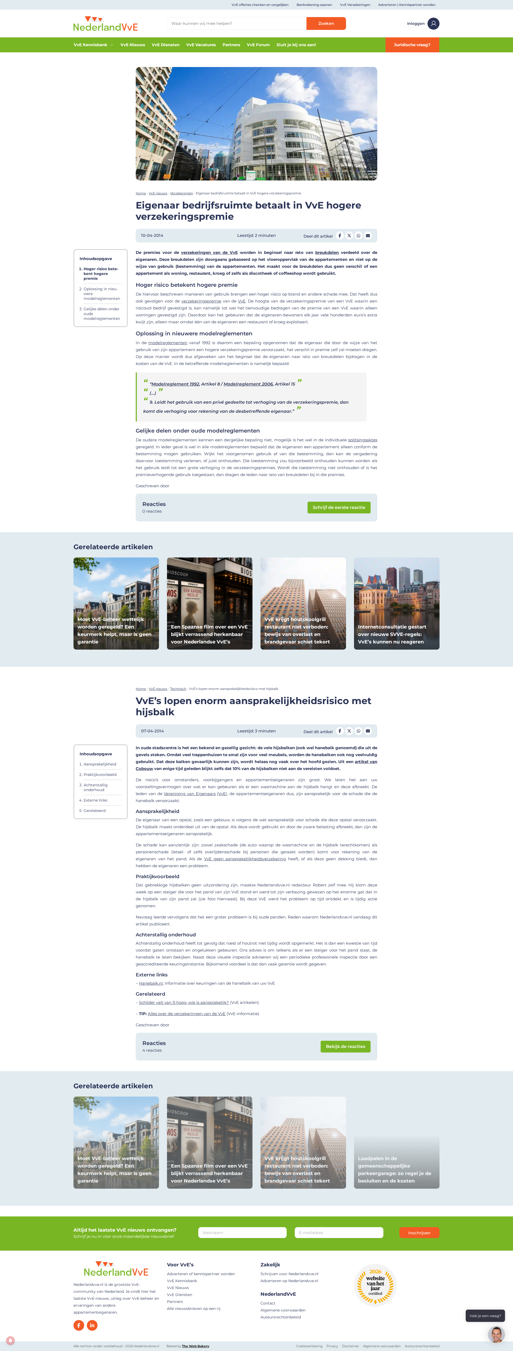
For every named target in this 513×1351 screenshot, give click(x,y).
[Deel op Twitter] (349, 235)
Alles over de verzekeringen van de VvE (187, 1013)
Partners (231, 44)
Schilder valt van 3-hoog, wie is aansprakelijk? (184, 1002)
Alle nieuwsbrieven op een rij (193, 1308)
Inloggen (416, 23)
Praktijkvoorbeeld (100, 774)
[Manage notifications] (10, 1340)
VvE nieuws (158, 193)
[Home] (105, 23)
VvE (242, 301)
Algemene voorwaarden (283, 1310)
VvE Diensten (166, 44)
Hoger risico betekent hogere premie (101, 273)
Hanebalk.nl (151, 983)
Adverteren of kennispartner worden (201, 1273)
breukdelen (327, 252)
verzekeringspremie (201, 301)
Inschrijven (419, 1232)
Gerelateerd (95, 810)
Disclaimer (350, 1346)
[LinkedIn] (92, 1325)
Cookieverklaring (309, 1346)
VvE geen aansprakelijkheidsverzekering (245, 858)
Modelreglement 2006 (248, 384)
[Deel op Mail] (368, 235)
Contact (268, 1303)
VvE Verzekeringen (355, 5)
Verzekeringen (181, 193)
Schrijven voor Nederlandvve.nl (289, 1273)
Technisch (178, 689)
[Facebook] (78, 1325)
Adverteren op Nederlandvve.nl (289, 1280)
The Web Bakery (195, 1346)
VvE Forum (258, 44)
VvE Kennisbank (90, 44)
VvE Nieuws (133, 44)
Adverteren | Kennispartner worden (407, 5)
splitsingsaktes (362, 439)
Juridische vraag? (412, 44)
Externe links (95, 800)
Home (141, 193)
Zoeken (326, 23)
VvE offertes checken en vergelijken (260, 5)
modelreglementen (167, 342)
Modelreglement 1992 (175, 384)
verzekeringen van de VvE (209, 252)
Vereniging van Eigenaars (189, 793)
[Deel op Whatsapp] (359, 235)
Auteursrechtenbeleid (281, 1317)
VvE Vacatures (201, 44)
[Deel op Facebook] (340, 235)
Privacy (332, 1346)
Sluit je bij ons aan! (296, 44)
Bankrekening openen (314, 5)
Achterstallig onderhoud (96, 787)
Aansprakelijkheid (100, 764)
